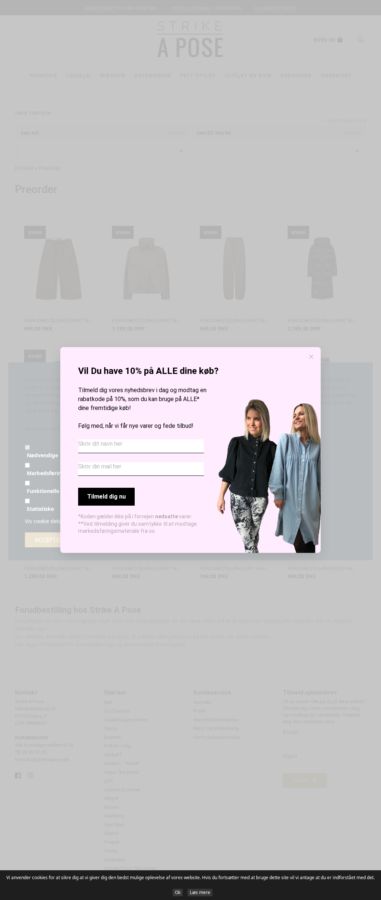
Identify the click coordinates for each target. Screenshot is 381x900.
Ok (177, 892)
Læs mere (200, 892)
